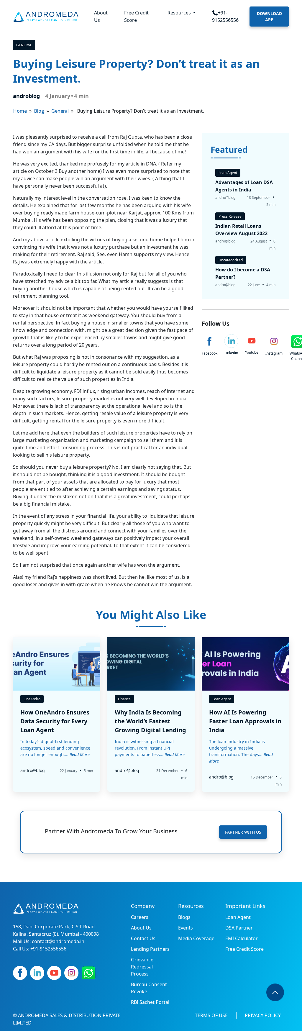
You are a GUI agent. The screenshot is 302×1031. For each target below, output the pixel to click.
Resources (180, 12)
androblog (26, 95)
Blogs (184, 917)
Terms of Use (211, 1015)
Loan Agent (238, 917)
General (24, 44)
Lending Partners (150, 949)
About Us (101, 16)
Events (185, 928)
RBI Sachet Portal (150, 1002)
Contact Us (143, 938)
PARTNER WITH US (243, 832)
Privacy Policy (263, 1015)
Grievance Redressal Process (142, 966)
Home (20, 111)
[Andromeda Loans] (47, 16)
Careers (139, 917)
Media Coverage (196, 938)
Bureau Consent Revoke (149, 988)
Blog (39, 111)
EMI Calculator (241, 938)
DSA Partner (239, 928)
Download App (269, 16)
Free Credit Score (136, 16)
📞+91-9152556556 (225, 16)
